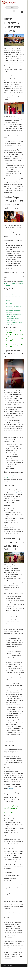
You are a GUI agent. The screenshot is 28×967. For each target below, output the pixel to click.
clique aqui (18, 493)
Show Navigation (22, 12)
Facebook (14, 11)
